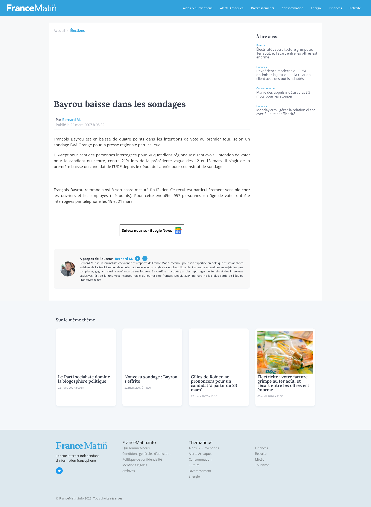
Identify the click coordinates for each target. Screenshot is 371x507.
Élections (77, 30)
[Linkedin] (144, 258)
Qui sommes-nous (136, 448)
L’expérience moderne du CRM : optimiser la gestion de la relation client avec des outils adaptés (283, 75)
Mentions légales (134, 465)
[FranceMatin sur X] (59, 470)
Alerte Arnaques (231, 8)
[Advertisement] (152, 65)
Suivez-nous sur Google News (147, 230)
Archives (128, 471)
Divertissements (262, 8)
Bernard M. (71, 119)
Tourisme (262, 465)
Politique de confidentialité (142, 459)
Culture (194, 465)
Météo (259, 459)
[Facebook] (137, 258)
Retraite (355, 8)
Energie (316, 8)
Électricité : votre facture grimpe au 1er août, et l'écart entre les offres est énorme (286, 53)
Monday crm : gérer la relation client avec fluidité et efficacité (285, 112)
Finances (335, 8)
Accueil (59, 30)
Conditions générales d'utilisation (146, 454)
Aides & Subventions (198, 8)
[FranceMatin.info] (31, 7)
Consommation (292, 8)
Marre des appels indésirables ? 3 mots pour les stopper (283, 94)
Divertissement (200, 471)
